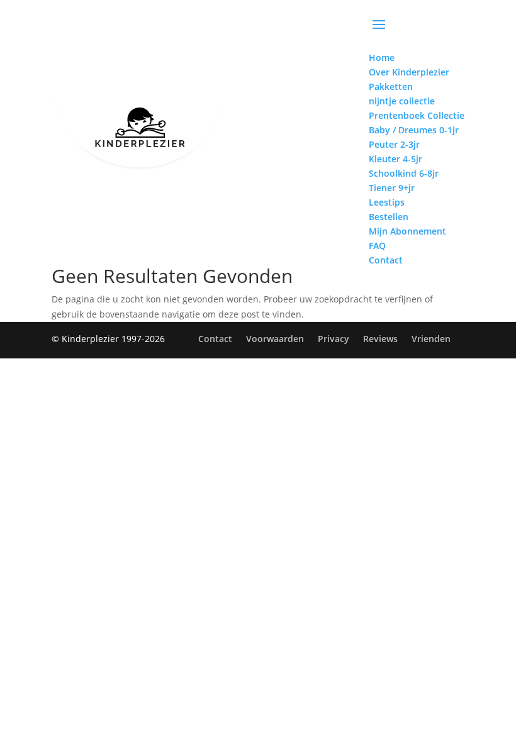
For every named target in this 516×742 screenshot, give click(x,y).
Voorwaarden (275, 339)
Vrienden (431, 339)
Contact (215, 339)
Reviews (380, 339)
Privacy (333, 339)
